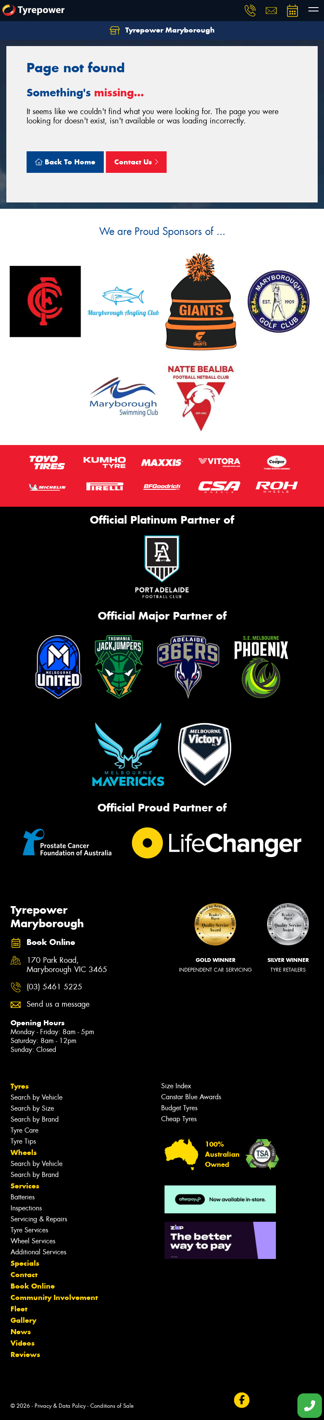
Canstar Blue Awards (191, 1096)
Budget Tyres (179, 1107)
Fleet (19, 1309)
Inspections (26, 1208)
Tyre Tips (23, 1141)
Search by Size (32, 1108)
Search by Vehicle (36, 1097)
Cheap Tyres (179, 1118)
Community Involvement (54, 1297)
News (21, 1331)
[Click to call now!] (250, 10)
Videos (23, 1343)
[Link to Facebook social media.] (241, 1400)
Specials (25, 1263)
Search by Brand (35, 1119)
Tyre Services (29, 1230)
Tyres (20, 1086)
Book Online (33, 1286)
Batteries (23, 1197)
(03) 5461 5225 (54, 987)
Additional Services (38, 1252)
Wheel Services (33, 1241)
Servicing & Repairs (39, 1219)
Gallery (23, 1320)
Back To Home (69, 162)
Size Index (176, 1085)
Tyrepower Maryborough (169, 30)
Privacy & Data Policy (60, 1405)
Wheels (24, 1152)
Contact (24, 1274)
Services (25, 1186)
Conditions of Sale (112, 1405)
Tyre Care (24, 1130)
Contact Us (134, 162)
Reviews (25, 1354)
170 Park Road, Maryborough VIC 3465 (67, 965)
